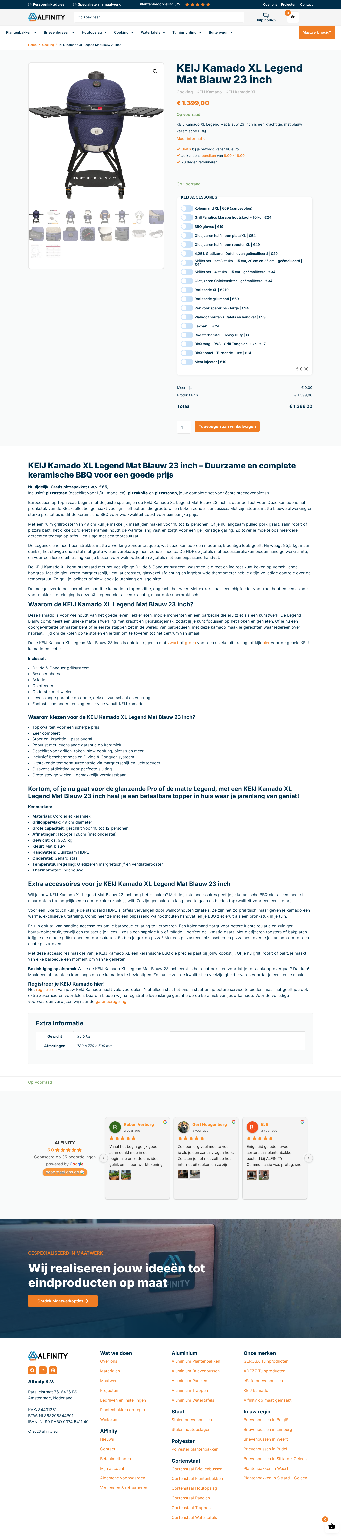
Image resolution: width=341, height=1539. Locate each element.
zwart (173, 642)
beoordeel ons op (62, 1171)
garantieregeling (111, 1001)
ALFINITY (65, 1142)
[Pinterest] (53, 1370)
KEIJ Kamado (209, 91)
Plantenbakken (19, 32)
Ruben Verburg (139, 1124)
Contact (306, 4)
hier (266, 642)
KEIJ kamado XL (241, 91)
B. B (265, 1124)
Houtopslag (92, 32)
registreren (46, 989)
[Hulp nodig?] (266, 15)
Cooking (121, 32)
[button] (155, 71)
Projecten (288, 4)
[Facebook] (32, 1370)
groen (190, 642)
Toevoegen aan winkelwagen (227, 426)
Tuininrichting (184, 32)
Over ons (270, 4)
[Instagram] (43, 1370)
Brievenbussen (57, 32)
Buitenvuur (218, 32)
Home (32, 45)
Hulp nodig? (265, 20)
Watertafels (150, 32)
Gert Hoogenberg (209, 1124)
